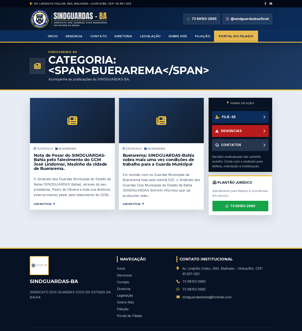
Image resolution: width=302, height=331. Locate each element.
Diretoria (123, 36)
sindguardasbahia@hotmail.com (207, 297)
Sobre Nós (177, 36)
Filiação (202, 36)
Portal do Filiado (236, 36)
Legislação (150, 36)
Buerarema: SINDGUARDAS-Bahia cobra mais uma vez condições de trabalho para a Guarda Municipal (158, 160)
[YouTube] (270, 4)
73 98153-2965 (242, 206)
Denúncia (74, 36)
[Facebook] (265, 4)
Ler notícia (42, 204)
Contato (98, 36)
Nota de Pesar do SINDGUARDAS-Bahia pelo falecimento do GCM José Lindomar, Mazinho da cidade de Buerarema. (70, 162)
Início (53, 36)
